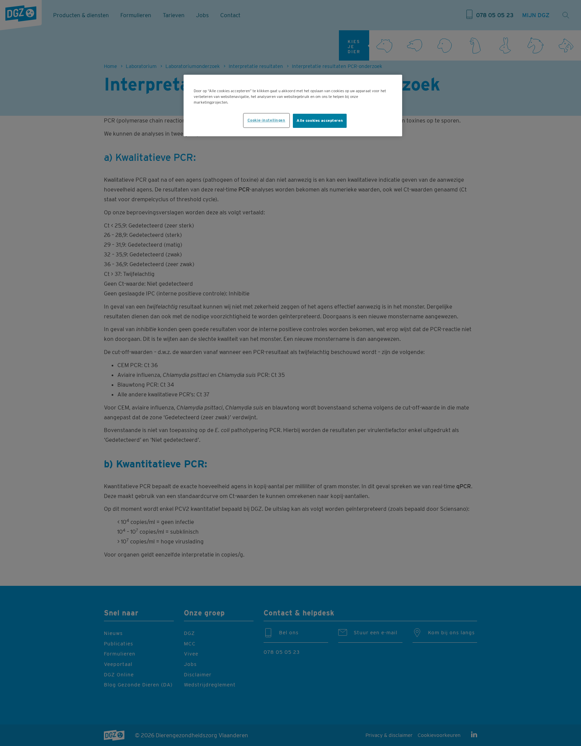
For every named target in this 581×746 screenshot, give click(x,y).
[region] (293, 105)
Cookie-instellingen (266, 120)
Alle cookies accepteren (320, 120)
